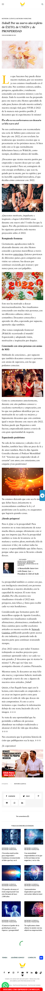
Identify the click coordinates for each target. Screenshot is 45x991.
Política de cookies (34, 985)
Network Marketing (23, 18)
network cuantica (20, 783)
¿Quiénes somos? (17, 957)
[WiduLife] (22, 4)
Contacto (32, 957)
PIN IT (24, 198)
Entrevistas (22, 561)
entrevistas (18, 254)
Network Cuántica (9, 18)
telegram (42, 495)
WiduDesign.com (29, 981)
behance (41, 958)
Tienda (4, 957)
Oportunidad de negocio (28, 564)
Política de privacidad (20, 985)
